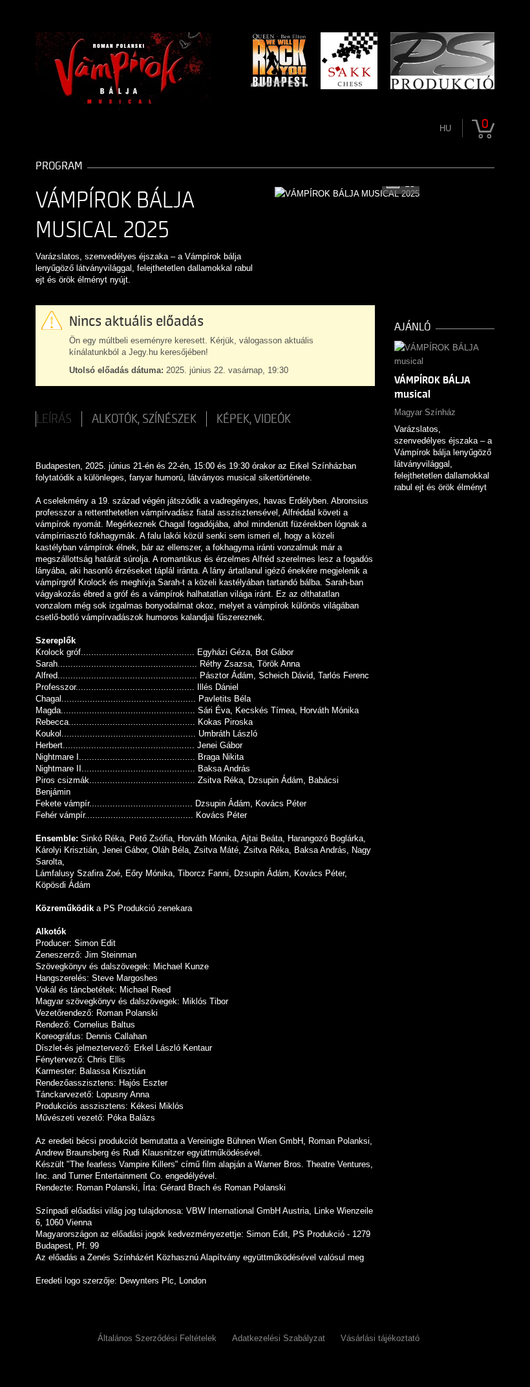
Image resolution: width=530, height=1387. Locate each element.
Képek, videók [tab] (254, 419)
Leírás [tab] (54, 419)
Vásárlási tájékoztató (380, 1338)
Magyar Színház (425, 412)
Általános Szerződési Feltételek (157, 1338)
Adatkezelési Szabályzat (278, 1338)
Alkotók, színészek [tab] (144, 419)
